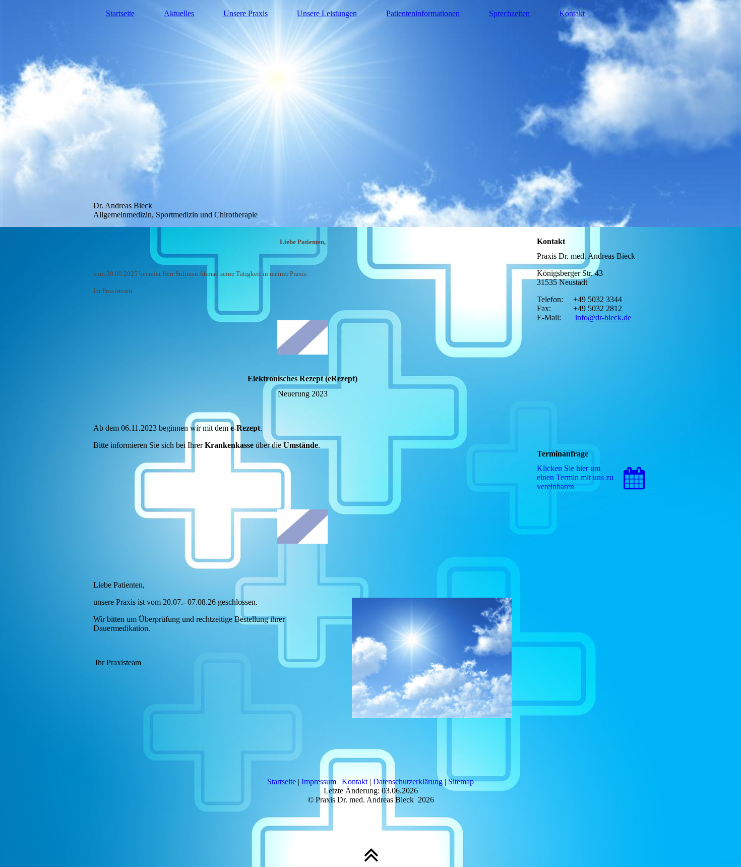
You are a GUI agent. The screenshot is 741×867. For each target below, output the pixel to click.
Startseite (120, 13)
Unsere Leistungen (327, 13)
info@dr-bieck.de (603, 317)
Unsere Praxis (245, 13)
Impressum (318, 781)
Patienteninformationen (423, 13)
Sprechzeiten (509, 13)
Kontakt (572, 13)
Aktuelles (179, 13)
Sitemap (461, 781)
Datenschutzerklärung (408, 781)
